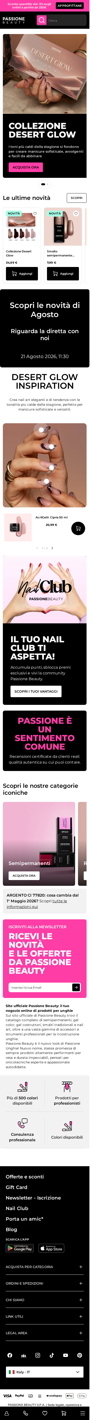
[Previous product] (37, 548)
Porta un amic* (24, 1219)
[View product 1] (41, 430)
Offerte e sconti (25, 1177)
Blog (11, 1229)
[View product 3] (51, 468)
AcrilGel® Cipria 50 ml (51, 517)
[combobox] (61, 20)
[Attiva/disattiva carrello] (64, 1413)
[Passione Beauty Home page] (14, 20)
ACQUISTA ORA (26, 167)
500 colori (28, 1098)
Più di (13, 1098)
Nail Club (17, 1208)
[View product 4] (46, 481)
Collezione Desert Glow (18, 253)
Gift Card (16, 1187)
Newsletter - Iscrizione (33, 1198)
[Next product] (52, 548)
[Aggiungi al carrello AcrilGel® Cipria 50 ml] (78, 528)
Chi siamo (15, 1300)
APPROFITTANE (70, 5)
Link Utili (14, 1316)
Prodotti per (67, 1098)
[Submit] (41, 20)
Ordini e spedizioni (24, 1283)
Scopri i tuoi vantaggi (36, 691)
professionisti (67, 1103)
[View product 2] (51, 447)
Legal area (16, 1333)
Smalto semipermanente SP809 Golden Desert (62, 253)
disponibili (22, 1103)
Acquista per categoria (29, 1267)
